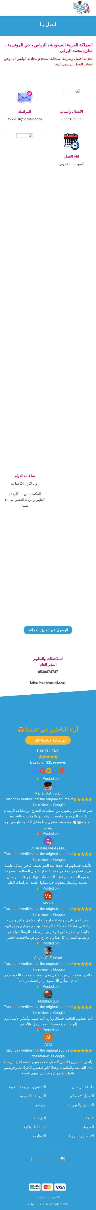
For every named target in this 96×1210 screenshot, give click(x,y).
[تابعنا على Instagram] (48, 1150)
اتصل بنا (40, 1197)
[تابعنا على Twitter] (40, 1150)
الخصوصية (54, 1197)
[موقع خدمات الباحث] (55, 8)
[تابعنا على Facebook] (55, 1150)
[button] (11, 7)
